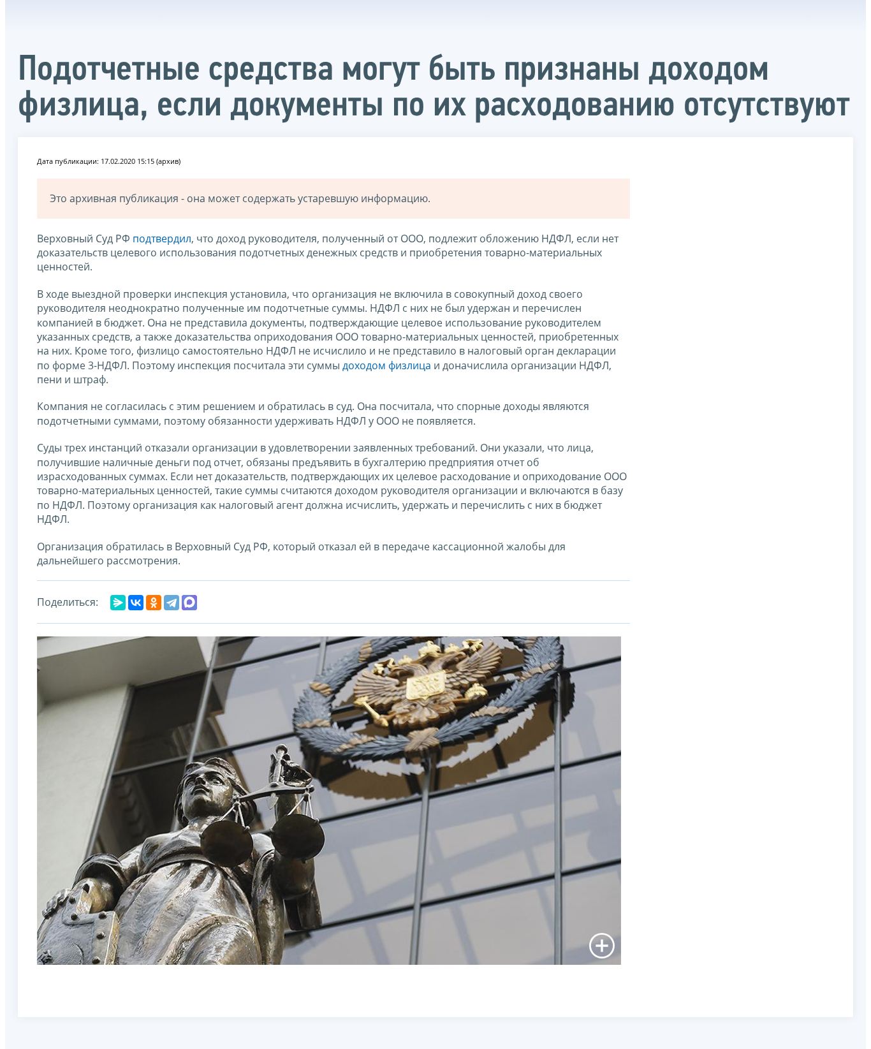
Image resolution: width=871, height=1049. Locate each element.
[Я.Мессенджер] (118, 602)
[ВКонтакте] (135, 602)
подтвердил (162, 238)
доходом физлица (386, 365)
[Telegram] (171, 602)
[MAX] (189, 602)
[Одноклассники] (153, 602)
